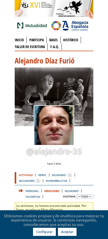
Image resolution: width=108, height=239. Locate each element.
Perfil (42, 175)
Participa (36, 39)
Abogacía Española (69, 25)
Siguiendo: (61, 175)
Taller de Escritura (30, 46)
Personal (32, 191)
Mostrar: (69, 196)
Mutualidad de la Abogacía (33, 25)
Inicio (19, 39)
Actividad (26, 175)
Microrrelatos (56, 180)
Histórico (70, 39)
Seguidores (29, 180)
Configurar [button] (44, 232)
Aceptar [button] (67, 232)
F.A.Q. (54, 46)
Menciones (51, 191)
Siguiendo (72, 191)
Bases (53, 39)
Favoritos (33, 196)
